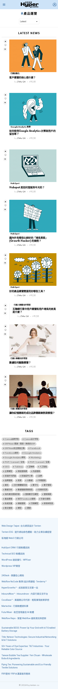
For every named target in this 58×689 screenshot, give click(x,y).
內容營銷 (36, 471)
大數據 (30, 481)
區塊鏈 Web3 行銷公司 (12, 538)
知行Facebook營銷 (26, 499)
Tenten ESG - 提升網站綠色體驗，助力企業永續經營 (27, 532)
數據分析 (8, 490)
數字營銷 (47, 485)
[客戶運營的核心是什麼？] (32, 55)
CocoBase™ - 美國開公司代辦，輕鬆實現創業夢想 (25, 600)
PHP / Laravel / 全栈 (14, 462)
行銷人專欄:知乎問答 (22, 305)
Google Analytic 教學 (21, 127)
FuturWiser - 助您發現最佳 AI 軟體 (18, 612)
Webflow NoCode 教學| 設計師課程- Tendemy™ (24, 581)
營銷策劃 (47, 494)
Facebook (35, 448)
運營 (29, 508)
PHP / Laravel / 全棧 (39, 462)
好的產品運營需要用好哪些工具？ (27, 291)
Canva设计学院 (31, 439)
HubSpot (15, 183)
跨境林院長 (48, 504)
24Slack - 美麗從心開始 (13, 575)
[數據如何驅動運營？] (32, 340)
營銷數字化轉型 (31, 494)
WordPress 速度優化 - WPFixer (16, 560)
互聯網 (31, 467)
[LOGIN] (54, 5)
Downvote (5, 49)
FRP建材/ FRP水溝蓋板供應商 (16, 673)
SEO (7, 467)
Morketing (36, 458)
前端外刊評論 (10, 476)
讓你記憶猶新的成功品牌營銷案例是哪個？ (32, 413)
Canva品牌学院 (12, 439)
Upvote (5, 41)
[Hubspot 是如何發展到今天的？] (32, 165)
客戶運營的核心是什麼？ (22, 77)
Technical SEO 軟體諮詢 (13, 553)
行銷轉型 (34, 504)
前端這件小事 (27, 476)
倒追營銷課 (22, 471)
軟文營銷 (8, 508)
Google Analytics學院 (15, 458)
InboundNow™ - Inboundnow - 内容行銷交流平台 (25, 594)
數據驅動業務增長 (25, 490)
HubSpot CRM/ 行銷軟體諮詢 (16, 547)
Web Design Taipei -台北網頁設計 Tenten (21, 526)
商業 (19, 481)
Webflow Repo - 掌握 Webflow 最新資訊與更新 (24, 618)
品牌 (40, 476)
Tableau (19, 467)
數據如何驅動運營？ (20, 362)
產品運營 (8, 499)
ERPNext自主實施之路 (15, 448)
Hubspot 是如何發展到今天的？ (27, 187)
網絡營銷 (21, 504)
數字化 (35, 485)
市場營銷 (42, 481)
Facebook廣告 (12, 453)
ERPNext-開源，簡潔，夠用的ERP (20, 444)
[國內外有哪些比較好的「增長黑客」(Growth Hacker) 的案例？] (32, 216)
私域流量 (8, 504)
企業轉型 (8, 471)
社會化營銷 (45, 499)
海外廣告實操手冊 (12, 494)
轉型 (19, 508)
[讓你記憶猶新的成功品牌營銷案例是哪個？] (32, 391)
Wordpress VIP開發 (11, 566)
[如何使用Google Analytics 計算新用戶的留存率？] (32, 109)
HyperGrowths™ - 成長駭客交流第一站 (20, 587)
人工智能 (43, 467)
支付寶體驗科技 (20, 485)
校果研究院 (42, 490)
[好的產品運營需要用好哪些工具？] (32, 269)
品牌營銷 (8, 481)
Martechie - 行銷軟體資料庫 (15, 606)
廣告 (7, 485)
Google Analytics (32, 453)
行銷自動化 (15, 74)
